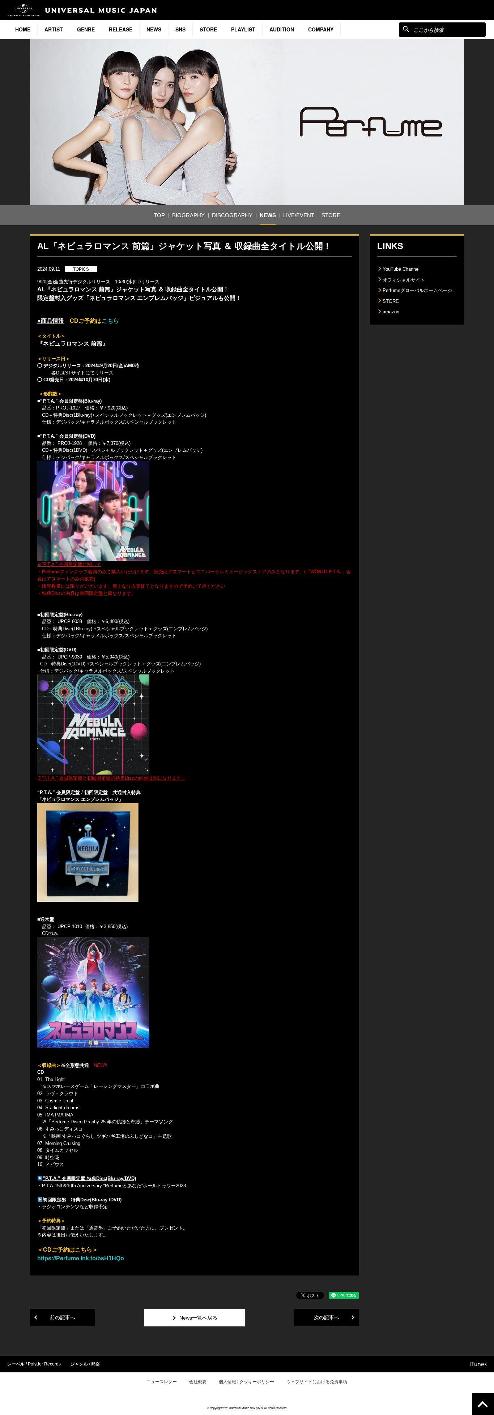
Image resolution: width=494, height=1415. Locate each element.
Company (320, 29)
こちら (110, 321)
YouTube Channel (401, 269)
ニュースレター (161, 1382)
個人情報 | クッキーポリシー (246, 1382)
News (153, 29)
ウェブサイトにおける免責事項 (316, 1382)
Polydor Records (44, 1364)
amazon (391, 311)
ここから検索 (406, 29)
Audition (281, 29)
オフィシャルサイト (404, 280)
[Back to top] (483, 1404)
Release (120, 29)
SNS (180, 29)
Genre (86, 29)
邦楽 (95, 1364)
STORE (208, 29)
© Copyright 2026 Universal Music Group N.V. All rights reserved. (247, 1408)
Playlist (243, 29)
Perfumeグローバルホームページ (417, 290)
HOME (22, 29)
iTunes (478, 1364)
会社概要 (197, 1382)
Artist (53, 29)
